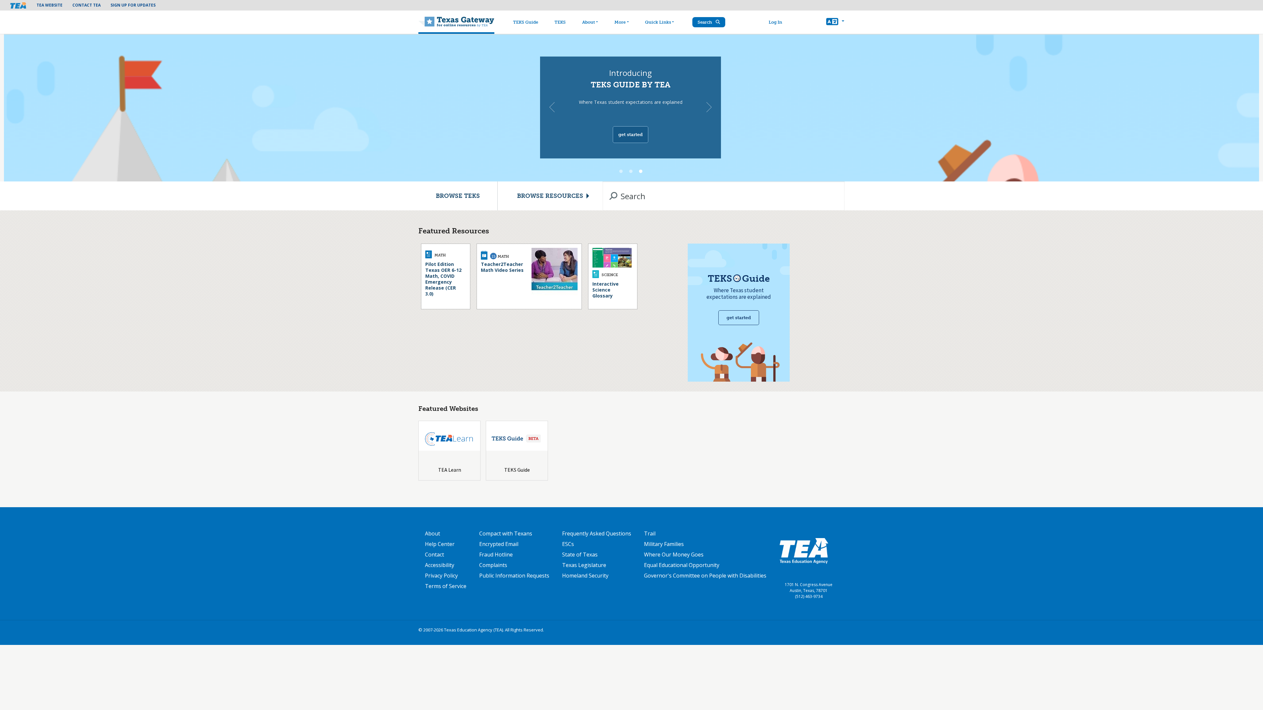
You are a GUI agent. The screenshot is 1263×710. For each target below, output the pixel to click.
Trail (650, 533)
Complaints (493, 565)
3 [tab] (640, 171)
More (620, 22)
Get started (630, 134)
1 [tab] (621, 171)
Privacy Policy (441, 575)
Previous (552, 107)
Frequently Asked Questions (596, 533)
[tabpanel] (631, 107)
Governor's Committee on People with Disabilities (705, 575)
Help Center (440, 544)
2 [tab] (631, 171)
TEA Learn (449, 469)
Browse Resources (550, 196)
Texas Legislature (584, 565)
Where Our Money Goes (674, 554)
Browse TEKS (458, 196)
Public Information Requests (514, 575)
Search (705, 22)
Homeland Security (585, 575)
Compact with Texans (505, 533)
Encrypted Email (498, 544)
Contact (434, 554)
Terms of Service (445, 586)
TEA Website (49, 5)
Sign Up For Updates (133, 5)
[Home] (456, 22)
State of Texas (580, 554)
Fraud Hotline (496, 554)
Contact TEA (86, 5)
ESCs (568, 544)
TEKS (560, 22)
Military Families (664, 544)
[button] (835, 22)
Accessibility (439, 565)
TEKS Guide (525, 22)
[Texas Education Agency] (804, 550)
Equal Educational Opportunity (681, 565)
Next (709, 107)
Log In (775, 22)
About (588, 22)
